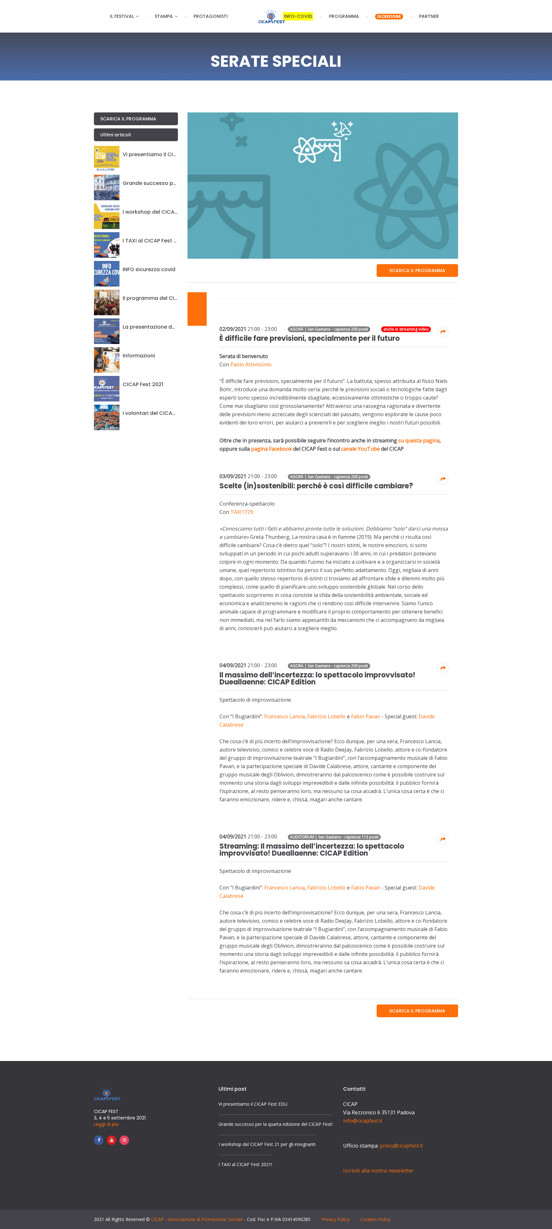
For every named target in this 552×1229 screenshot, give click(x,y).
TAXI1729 (241, 511)
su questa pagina (419, 440)
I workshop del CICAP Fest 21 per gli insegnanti (150, 212)
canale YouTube (360, 448)
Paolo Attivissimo (251, 364)
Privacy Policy (335, 1219)
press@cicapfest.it (401, 1145)
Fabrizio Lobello (326, 716)
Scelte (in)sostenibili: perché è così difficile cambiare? (316, 486)
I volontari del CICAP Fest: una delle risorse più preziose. (150, 413)
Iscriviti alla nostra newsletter (378, 1170)
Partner (429, 16)
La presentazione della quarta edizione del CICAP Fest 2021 (150, 327)
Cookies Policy (375, 1219)
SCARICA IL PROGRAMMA (417, 270)
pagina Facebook (271, 448)
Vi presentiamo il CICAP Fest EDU (150, 154)
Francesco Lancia (284, 716)
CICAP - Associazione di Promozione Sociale (197, 1219)
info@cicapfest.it (362, 1120)
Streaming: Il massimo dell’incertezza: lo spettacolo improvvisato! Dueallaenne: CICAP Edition (311, 849)
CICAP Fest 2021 (143, 384)
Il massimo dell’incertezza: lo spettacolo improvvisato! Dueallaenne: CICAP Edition (317, 678)
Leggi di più (106, 1124)
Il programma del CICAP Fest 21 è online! (150, 298)
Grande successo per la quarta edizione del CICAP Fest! (150, 183)
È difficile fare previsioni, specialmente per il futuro (309, 338)
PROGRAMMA (344, 16)
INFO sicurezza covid (149, 269)
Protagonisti (211, 16)
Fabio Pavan (365, 716)
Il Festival (122, 16)
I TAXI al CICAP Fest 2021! (150, 240)
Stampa (164, 16)
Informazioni (139, 355)
